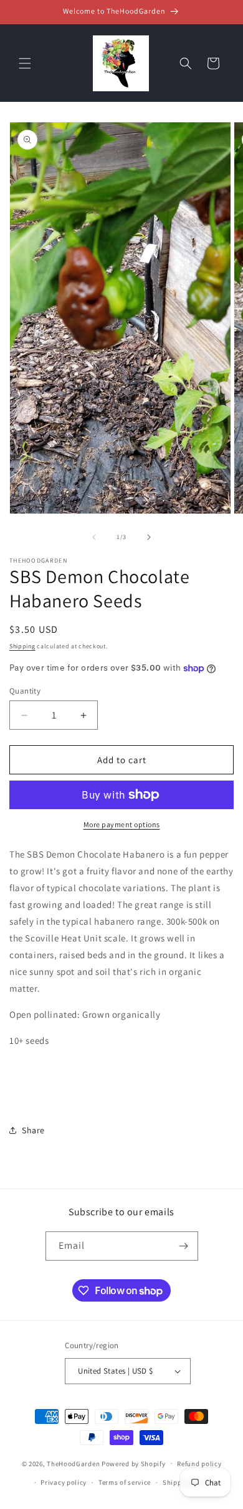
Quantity (24, 691)
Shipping (22, 646)
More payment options (121, 824)
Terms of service (124, 1482)
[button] (25, 63)
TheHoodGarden (73, 1463)
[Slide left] (94, 537)
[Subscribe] (184, 1246)
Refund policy (199, 1463)
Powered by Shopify (134, 1463)
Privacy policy (63, 1482)
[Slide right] (149, 537)
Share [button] (33, 1130)
